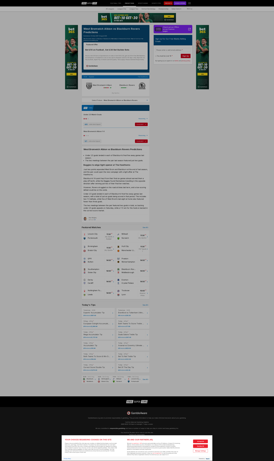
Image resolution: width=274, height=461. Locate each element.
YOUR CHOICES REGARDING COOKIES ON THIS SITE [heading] (88, 439)
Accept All (200, 441)
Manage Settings (200, 451)
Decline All (200, 446)
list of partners (157, 453)
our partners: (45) (137, 443)
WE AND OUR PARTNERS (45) (140, 439)
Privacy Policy (67, 458)
